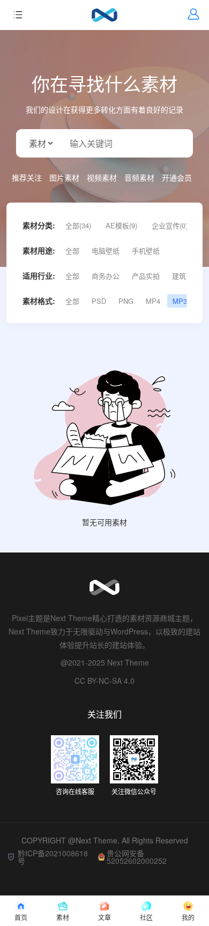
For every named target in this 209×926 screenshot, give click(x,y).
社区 (146, 917)
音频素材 (139, 177)
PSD (99, 301)
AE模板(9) (121, 225)
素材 (62, 917)
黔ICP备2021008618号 (53, 856)
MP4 (153, 301)
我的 (188, 917)
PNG (125, 301)
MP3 (180, 301)
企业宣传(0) (170, 225)
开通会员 (177, 177)
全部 (72, 250)
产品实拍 (146, 276)
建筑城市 (186, 276)
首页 (20, 917)
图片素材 (64, 177)
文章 (104, 917)
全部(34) (78, 225)
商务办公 (106, 276)
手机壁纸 (146, 250)
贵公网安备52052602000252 (137, 856)
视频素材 (102, 177)
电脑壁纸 (106, 250)
